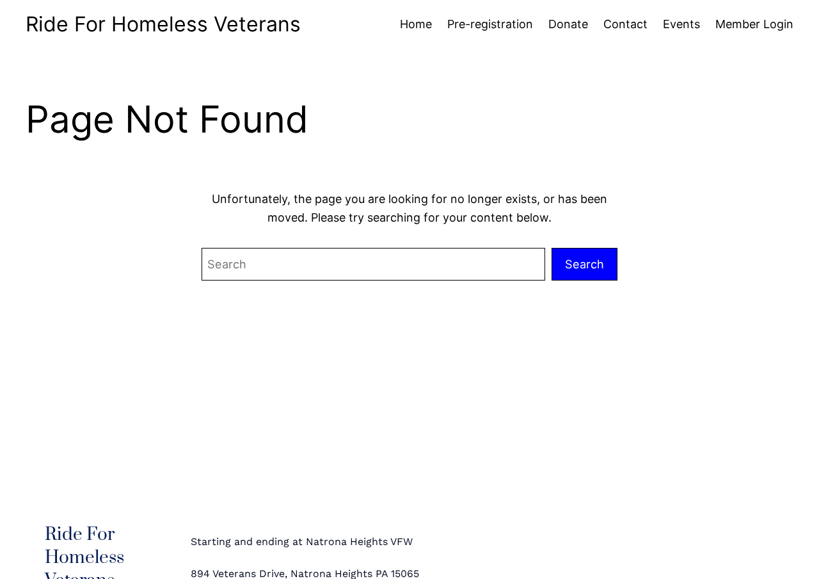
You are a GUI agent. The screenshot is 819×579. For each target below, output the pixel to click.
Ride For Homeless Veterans (163, 24)
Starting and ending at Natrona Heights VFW (302, 541)
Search (584, 264)
